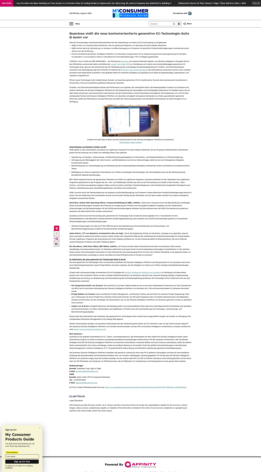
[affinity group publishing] (56, 238)
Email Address (12, 452)
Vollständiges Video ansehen (130, 142)
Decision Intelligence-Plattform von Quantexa (142, 272)
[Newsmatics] (56, 243)
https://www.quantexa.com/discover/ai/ (90, 329)
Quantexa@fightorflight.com (87, 371)
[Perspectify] (56, 233)
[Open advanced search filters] (178, 23)
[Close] (40, 428)
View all (256, 3)
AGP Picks (6, 3)
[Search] (174, 23)
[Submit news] (56, 228)
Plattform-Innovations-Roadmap (134, 70)
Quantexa (125, 61)
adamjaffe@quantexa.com (86, 383)
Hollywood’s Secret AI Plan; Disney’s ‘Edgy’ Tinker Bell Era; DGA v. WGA (212, 3)
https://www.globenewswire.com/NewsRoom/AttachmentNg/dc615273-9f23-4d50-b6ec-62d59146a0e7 (146, 387)
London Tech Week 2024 (120, 64)
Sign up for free (22, 461)
